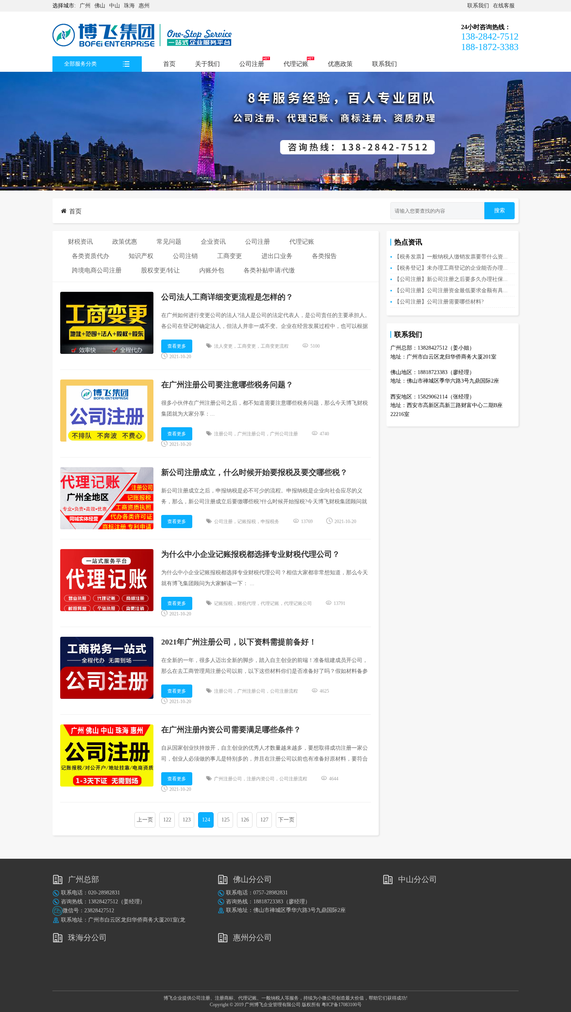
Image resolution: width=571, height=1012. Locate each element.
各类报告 (324, 256)
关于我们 (207, 64)
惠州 (144, 6)
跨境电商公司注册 (97, 270)
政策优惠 (124, 241)
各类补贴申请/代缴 (269, 270)
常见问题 (169, 241)
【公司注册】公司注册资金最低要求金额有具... (451, 290)
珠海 (129, 6)
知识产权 (141, 256)
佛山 (99, 6)
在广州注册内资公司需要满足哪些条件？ (231, 729)
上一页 (145, 820)
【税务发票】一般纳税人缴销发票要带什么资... (451, 257)
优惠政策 (340, 64)
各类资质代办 (90, 256)
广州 (85, 6)
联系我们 (478, 6)
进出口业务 (276, 256)
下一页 (286, 820)
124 (206, 820)
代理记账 (296, 64)
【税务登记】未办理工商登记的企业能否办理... (451, 268)
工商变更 (229, 256)
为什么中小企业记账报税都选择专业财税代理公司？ (250, 554)
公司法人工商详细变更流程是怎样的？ (227, 297)
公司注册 (251, 64)
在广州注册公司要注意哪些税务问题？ (227, 384)
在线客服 (504, 6)
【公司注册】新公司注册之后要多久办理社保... (451, 279)
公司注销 (185, 256)
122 (167, 820)
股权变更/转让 (160, 270)
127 (264, 820)
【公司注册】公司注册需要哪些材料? (439, 302)
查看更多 (176, 346)
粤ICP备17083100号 (342, 1004)
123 (187, 820)
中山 (114, 6)
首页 (169, 64)
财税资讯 (80, 241)
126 (245, 820)
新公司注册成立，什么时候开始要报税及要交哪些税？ (254, 472)
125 (225, 820)
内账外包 (211, 270)
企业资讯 (213, 241)
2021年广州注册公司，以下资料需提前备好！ (239, 642)
